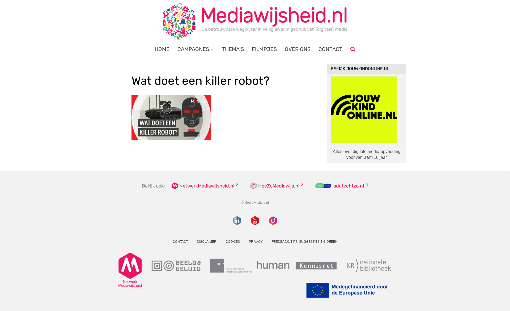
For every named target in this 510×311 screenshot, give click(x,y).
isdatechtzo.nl (348, 186)
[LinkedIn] (236, 220)
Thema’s (233, 49)
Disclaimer (206, 242)
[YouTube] (255, 220)
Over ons (298, 49)
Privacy (256, 242)
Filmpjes (264, 49)
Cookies (233, 242)
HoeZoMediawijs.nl (278, 186)
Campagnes (193, 49)
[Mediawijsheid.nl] (255, 21)
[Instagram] (273, 220)
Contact (330, 49)
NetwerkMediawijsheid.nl (206, 186)
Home (162, 49)
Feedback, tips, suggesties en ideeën (305, 242)
